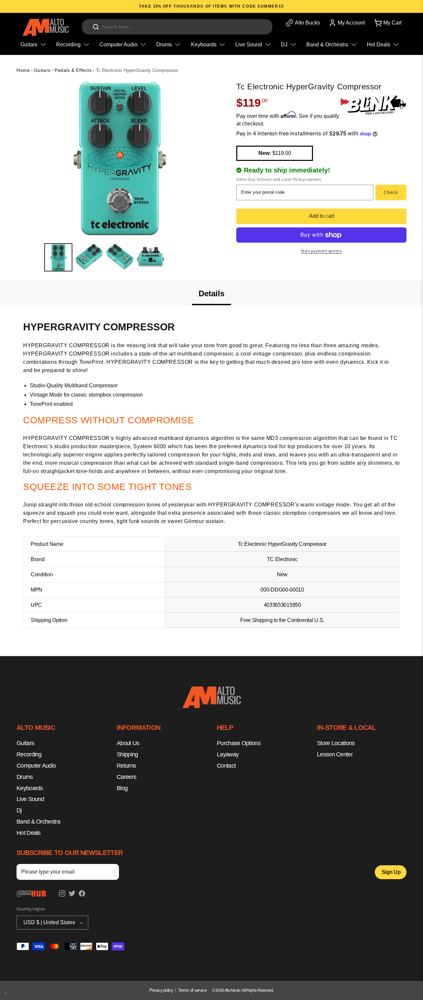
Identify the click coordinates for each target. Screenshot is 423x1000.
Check (391, 192)
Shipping (127, 754)
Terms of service (192, 990)
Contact (226, 765)
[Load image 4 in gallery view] (150, 257)
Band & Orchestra (38, 821)
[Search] (96, 27)
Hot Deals (29, 833)
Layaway (228, 754)
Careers (126, 777)
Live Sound (30, 799)
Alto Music (232, 990)
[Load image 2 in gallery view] (89, 257)
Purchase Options (238, 743)
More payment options (321, 250)
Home (23, 70)
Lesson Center (335, 754)
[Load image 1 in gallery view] (58, 257)
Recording (29, 754)
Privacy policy (161, 990)
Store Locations (336, 743)
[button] (387, 23)
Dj (19, 810)
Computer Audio (36, 765)
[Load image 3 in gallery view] (120, 257)
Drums (25, 777)
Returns (126, 765)
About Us (128, 743)
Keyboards (30, 788)
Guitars (42, 70)
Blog (122, 788)
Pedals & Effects (73, 70)
